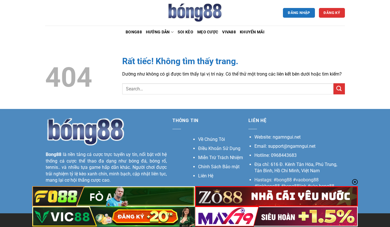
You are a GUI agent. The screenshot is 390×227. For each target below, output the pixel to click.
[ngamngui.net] (195, 12)
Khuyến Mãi (252, 32)
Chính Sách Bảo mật (219, 166)
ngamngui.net (287, 137)
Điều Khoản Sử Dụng (219, 148)
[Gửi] (339, 88)
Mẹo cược (207, 32)
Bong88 (134, 32)
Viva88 (229, 32)
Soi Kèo (185, 32)
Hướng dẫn (158, 32)
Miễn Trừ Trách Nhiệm (220, 157)
